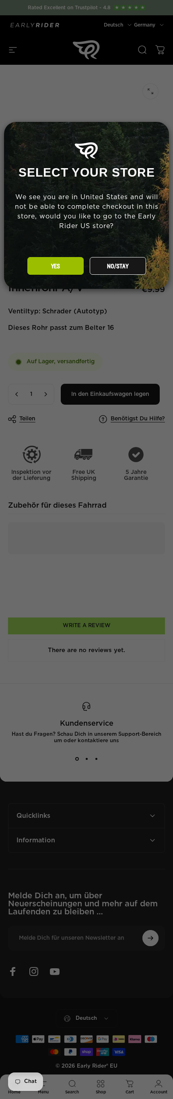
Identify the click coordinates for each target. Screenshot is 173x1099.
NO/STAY (117, 266)
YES (55, 266)
